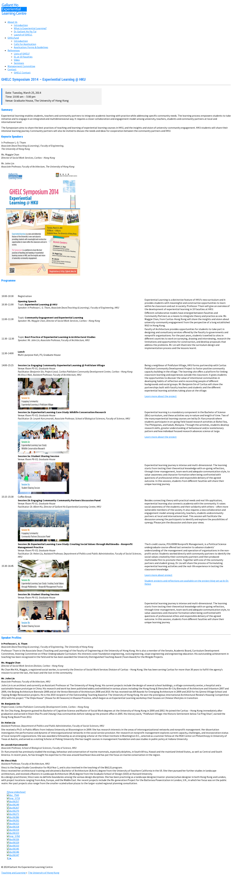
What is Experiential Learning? (30, 28)
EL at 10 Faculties (23, 56)
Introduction (21, 25)
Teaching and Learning (13, 872)
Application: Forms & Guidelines (31, 47)
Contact (12, 69)
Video (17, 59)
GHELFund (13, 37)
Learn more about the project (161, 396)
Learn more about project (158, 575)
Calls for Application (25, 44)
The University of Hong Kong (43, 872)
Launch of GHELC (23, 34)
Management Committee (21, 66)
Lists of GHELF (22, 53)
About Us (12, 22)
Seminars (19, 63)
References (14, 50)
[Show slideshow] (16, 791)
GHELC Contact (22, 72)
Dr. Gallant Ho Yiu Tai (25, 31)
